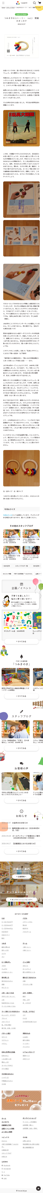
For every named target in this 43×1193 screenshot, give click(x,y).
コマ (24, 1015)
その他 (4, 1084)
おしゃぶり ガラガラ (9, 1015)
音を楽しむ (5, 977)
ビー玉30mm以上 (7, 928)
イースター (26, 1043)
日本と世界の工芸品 (8, 1052)
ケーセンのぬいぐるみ (9, 1006)
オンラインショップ (29, 1118)
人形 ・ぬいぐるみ (8, 993)
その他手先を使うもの (30, 1022)
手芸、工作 (26, 1000)
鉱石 (3, 938)
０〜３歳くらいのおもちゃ (11, 1011)
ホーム (4, 1118)
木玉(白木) (5, 932)
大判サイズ (26, 1059)
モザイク (4, 1037)
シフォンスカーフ (29, 1052)
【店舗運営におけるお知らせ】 (24, 843)
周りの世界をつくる (29, 972)
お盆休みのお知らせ (20, 823)
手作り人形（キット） (9, 996)
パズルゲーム (27, 932)
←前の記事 (6, 566)
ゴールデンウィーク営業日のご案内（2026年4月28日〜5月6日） (26, 837)
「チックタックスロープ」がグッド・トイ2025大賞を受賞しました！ (31, 557)
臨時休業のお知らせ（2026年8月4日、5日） (25, 829)
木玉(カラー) (6, 935)
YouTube (6, 1175)
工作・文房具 (28, 993)
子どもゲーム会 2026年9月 (14, 631)
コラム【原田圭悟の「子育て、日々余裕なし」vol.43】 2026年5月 (11, 557)
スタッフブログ (10, 7)
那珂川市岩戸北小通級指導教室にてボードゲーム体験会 (15, 689)
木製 (24, 981)
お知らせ (4, 1156)
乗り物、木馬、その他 (9, 1028)
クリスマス (26, 1047)
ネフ (3, 957)
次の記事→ (36, 566)
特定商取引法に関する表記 (31, 1144)
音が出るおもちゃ (7, 981)
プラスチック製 (27, 984)
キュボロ (4, 969)
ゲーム (25, 943)
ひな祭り (25, 1037)
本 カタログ (27, 1003)
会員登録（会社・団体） (30, 1128)
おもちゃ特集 (7, 574)
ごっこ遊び (26, 962)
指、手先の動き (6, 1025)
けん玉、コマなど (29, 1011)
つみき (4, 943)
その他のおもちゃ (8, 1074)
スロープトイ (6, 1022)
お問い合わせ (27, 1141)
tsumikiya (22, 1190)
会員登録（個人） (28, 1125)
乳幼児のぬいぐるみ (8, 1003)
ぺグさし (4, 1043)
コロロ (4, 966)
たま (3, 918)
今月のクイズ (7, 515)
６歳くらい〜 (27, 950)
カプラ (4, 953)
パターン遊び (6, 1033)
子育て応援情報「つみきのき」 (23, 574)
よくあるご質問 (7, 1132)
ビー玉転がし (6, 962)
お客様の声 (5, 1150)
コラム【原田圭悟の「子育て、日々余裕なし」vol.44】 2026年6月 (31, 540)
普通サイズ (26, 1056)
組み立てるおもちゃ (29, 977)
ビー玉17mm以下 (7, 922)
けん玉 (25, 1018)
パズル (25, 918)
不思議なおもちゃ (7, 1081)
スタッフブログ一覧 (21, 566)
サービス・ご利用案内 (30, 1122)
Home (3, 7)
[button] (3, 2)
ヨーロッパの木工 (7, 1065)
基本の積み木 (6, 947)
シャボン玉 (5, 1077)
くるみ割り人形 (6, 1059)
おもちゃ (4, 1141)
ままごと (25, 966)
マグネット (5, 1040)
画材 (24, 996)
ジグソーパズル (27, 922)
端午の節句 (26, 1040)
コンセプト (5, 1122)
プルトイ (4, 1018)
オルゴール (5, 987)
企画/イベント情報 (8, 1128)
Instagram (7, 1169)
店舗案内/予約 (6, 1125)
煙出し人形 (5, 1062)
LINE (5, 1178)
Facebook (6, 1165)
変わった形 (5, 950)
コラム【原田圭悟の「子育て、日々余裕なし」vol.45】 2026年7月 (11, 540)
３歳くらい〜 (27, 947)
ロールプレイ (27, 969)
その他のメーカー (7, 972)
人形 (3, 1000)
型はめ (25, 925)
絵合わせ (25, 928)
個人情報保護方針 (28, 1147)
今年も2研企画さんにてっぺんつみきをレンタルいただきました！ (15, 793)
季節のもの (26, 1033)
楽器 (3, 984)
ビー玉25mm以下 (7, 925)
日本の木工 (5, 1056)
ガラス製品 (5, 1069)
